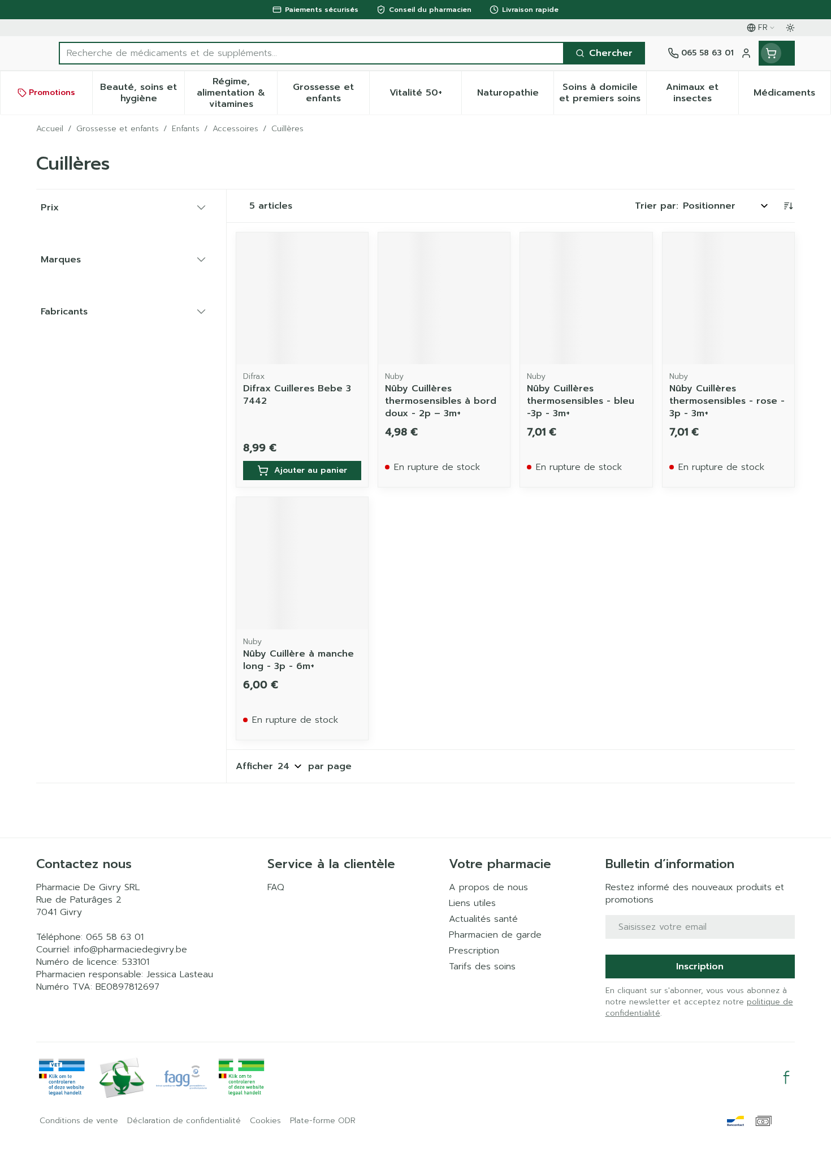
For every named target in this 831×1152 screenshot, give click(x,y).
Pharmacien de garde (495, 935)
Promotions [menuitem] (52, 92)
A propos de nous (488, 887)
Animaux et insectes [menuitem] (702, 92)
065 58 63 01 (115, 937)
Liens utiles (472, 903)
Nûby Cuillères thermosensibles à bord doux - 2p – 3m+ (440, 401)
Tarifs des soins (482, 966)
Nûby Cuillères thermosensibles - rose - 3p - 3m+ (727, 401)
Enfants (186, 129)
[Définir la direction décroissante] (788, 205)
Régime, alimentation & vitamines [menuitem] (236, 93)
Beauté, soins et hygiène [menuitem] (142, 92)
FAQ (275, 887)
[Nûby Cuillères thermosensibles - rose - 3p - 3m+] (728, 298)
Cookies (265, 1121)
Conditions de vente (79, 1121)
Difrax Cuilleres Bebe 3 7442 (297, 395)
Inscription (700, 966)
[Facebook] (786, 1077)
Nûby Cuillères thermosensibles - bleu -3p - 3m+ (580, 401)
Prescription (474, 950)
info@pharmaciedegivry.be (130, 949)
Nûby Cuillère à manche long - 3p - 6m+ (298, 660)
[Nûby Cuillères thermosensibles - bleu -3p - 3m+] (586, 298)
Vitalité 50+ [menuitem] (425, 95)
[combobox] (311, 53)
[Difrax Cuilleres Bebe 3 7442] (302, 298)
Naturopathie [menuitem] (515, 95)
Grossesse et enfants (117, 129)
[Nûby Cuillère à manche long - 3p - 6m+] (302, 563)
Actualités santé (483, 919)
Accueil (49, 129)
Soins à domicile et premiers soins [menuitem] (602, 92)
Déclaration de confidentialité (184, 1121)
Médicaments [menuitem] (792, 95)
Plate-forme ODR (323, 1121)
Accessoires (235, 129)
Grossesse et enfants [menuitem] (331, 92)
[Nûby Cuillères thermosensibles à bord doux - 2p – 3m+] (444, 298)
